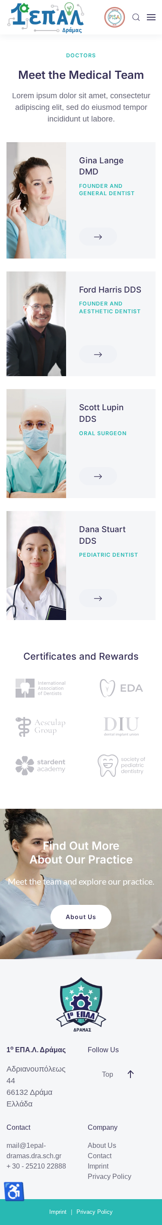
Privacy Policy (109, 1176)
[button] (136, 17)
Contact (99, 1156)
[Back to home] (45, 17)
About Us (81, 916)
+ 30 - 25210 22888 (36, 1166)
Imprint (98, 1166)
